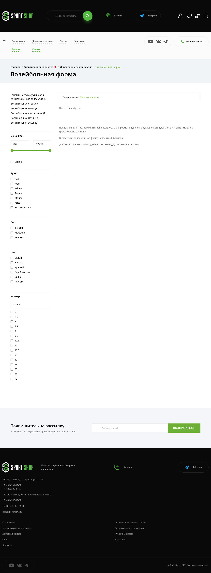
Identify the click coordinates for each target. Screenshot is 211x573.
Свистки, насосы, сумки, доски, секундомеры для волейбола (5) (28, 96)
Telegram (152, 15)
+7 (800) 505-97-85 (11, 489)
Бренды (16, 49)
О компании (18, 41)
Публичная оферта (124, 534)
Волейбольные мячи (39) (25, 117)
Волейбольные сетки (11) (25, 108)
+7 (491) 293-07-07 (11, 485)
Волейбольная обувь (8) (24, 122)
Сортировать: (70, 97)
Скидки (36, 49)
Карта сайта (120, 539)
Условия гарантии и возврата (16, 528)
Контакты (80, 41)
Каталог (117, 15)
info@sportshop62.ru (12, 512)
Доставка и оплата (42, 41)
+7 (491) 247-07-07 (11, 500)
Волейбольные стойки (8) (25, 103)
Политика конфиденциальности (130, 522)
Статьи (63, 41)
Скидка (18, 162)
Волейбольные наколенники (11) (29, 113)
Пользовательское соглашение (129, 528)
